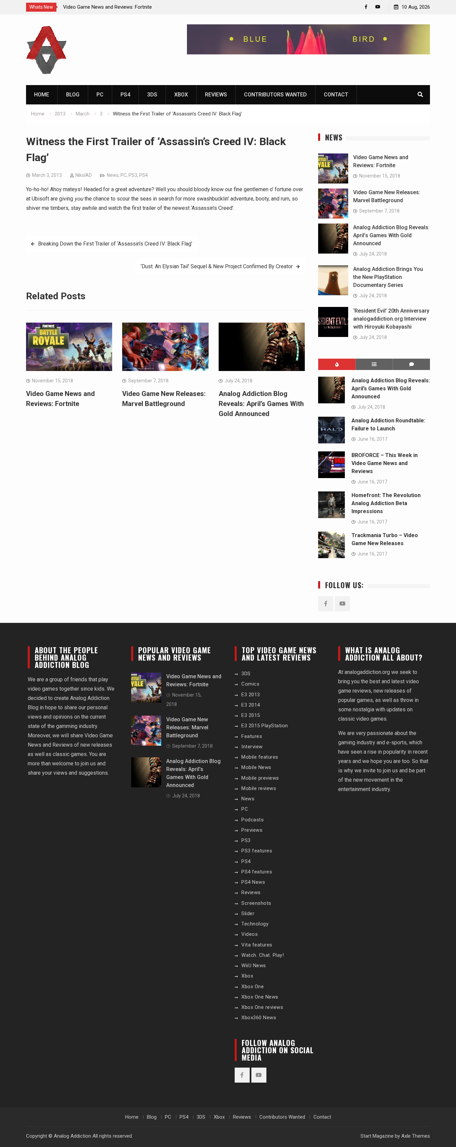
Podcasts (252, 820)
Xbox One (252, 987)
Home (41, 94)
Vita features (256, 945)
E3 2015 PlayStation (264, 726)
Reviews (216, 94)
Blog (72, 94)
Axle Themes (415, 1136)
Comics (250, 684)
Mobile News (256, 767)
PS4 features (256, 872)
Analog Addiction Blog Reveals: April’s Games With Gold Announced (261, 404)
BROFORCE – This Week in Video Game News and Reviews (385, 463)
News (113, 175)
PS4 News (253, 882)
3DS (152, 94)
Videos (249, 934)
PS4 (125, 94)
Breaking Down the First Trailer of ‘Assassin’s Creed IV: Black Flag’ (115, 244)
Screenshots (256, 903)
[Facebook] (366, 7)
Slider (247, 913)
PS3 (133, 175)
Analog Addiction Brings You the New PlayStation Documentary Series (388, 277)
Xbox (181, 94)
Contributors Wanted (275, 94)
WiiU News (253, 966)
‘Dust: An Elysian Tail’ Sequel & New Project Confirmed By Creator (217, 266)
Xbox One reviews (262, 1007)
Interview (252, 747)
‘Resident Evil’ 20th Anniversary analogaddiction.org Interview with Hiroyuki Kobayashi (391, 319)
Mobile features (259, 757)
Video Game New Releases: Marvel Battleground (187, 727)
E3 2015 (250, 715)
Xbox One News (259, 997)
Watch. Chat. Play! (262, 955)
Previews (251, 830)
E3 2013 (250, 695)
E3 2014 (250, 705)
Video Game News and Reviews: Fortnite (107, 7)
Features (251, 736)
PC (99, 94)
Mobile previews (260, 778)
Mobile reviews (258, 788)
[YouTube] (378, 7)
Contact (336, 94)
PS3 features (256, 851)
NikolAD (83, 175)
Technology (254, 924)
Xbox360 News (258, 1018)
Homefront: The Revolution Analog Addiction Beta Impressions (386, 503)
